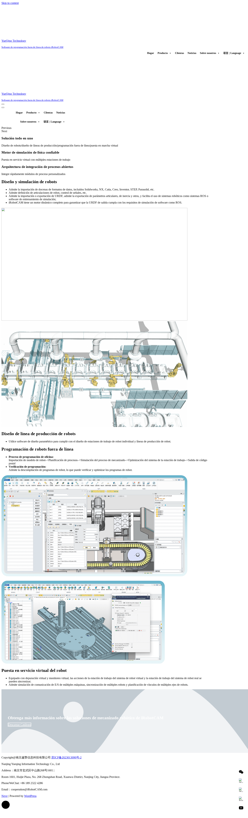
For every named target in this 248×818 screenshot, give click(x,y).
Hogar (150, 53)
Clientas (179, 53)
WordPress (30, 795)
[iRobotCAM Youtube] (241, 807)
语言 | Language (232, 53)
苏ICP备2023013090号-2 (66, 757)
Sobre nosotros (208, 53)
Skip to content (10, 3)
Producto (163, 53)
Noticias (192, 53)
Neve (4, 795)
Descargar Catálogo (19, 724)
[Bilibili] (241, 798)
